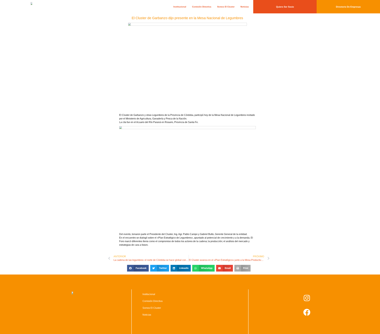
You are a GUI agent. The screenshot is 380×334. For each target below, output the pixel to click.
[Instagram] (307, 298)
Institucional (179, 7)
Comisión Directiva (201, 7)
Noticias (244, 7)
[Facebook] (307, 312)
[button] (138, 268)
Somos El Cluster (226, 7)
